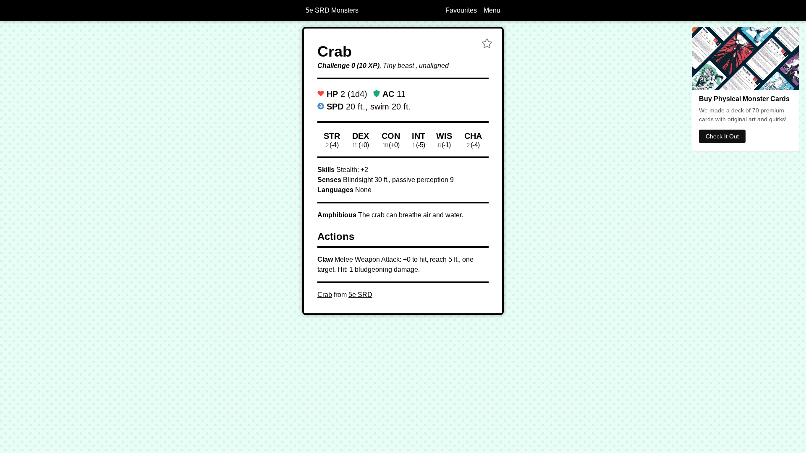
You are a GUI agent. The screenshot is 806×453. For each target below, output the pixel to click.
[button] (487, 44)
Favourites (461, 10)
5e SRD (360, 294)
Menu (492, 10)
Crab (324, 294)
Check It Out (722, 136)
